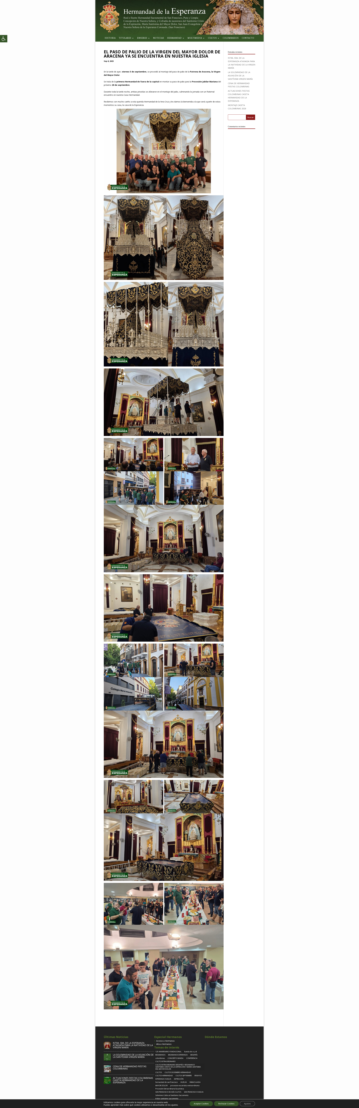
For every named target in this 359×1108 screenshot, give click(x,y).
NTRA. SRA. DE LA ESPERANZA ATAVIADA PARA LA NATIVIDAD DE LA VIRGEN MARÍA (133, 1045)
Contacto (248, 38)
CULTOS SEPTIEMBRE (184, 1075)
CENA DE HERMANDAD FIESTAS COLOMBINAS (129, 1067)
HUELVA (183, 1082)
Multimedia (195, 38)
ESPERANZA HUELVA (163, 1079)
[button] (3, 38)
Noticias (158, 38)
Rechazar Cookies (226, 1103)
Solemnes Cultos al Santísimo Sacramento (171, 1095)
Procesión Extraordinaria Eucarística (169, 1089)
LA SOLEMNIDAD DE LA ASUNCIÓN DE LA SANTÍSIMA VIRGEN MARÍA (240, 75)
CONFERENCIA (191, 1058)
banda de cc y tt (190, 1051)
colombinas (160, 1058)
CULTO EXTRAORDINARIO (165, 1061)
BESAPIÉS (193, 1055)
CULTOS (158, 1072)
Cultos (212, 38)
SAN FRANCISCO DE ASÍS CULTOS (168, 1092)
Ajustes (247, 1103)
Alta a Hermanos (164, 1044)
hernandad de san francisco (166, 1082)
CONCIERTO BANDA (175, 1058)
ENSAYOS (198, 1075)
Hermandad (174, 38)
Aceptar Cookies (201, 1103)
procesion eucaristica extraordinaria (184, 1085)
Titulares (125, 38)
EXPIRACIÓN (179, 1079)
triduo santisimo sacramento (166, 1098)
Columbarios (231, 38)
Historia (110, 38)
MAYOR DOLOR (161, 1085)
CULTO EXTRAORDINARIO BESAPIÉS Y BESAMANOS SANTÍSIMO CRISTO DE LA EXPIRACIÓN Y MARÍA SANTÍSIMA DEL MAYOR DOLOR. (178, 1067)
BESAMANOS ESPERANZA (178, 1055)
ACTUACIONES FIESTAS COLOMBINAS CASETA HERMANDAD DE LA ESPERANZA (133, 1080)
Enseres (142, 38)
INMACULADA (195, 1082)
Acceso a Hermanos (165, 1040)
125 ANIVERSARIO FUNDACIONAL (168, 1051)
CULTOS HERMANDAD (164, 1075)
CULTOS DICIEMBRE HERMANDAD (178, 1072)
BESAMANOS (160, 1055)
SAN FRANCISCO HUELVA (193, 1092)
